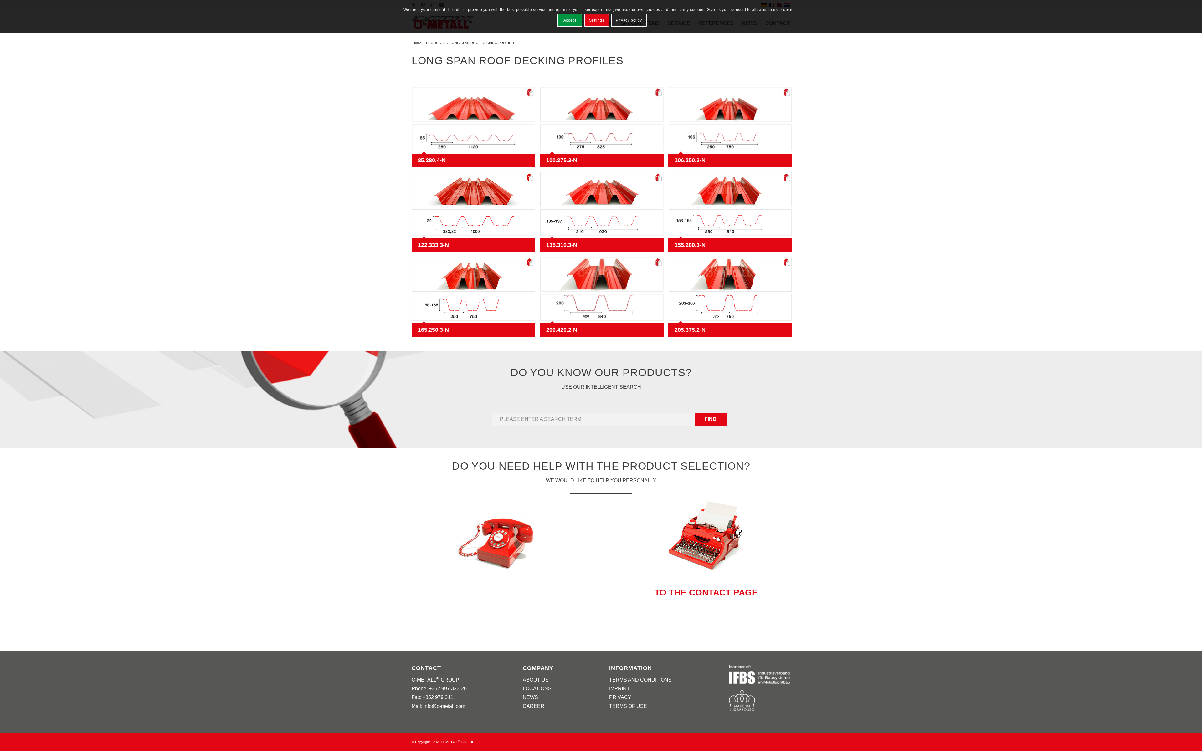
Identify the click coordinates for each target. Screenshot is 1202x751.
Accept (569, 20)
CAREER (533, 706)
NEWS (530, 697)
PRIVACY (620, 697)
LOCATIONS (537, 688)
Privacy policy (629, 20)
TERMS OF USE (628, 706)
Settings (596, 20)
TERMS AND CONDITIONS (640, 679)
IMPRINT (619, 688)
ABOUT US (536, 679)
